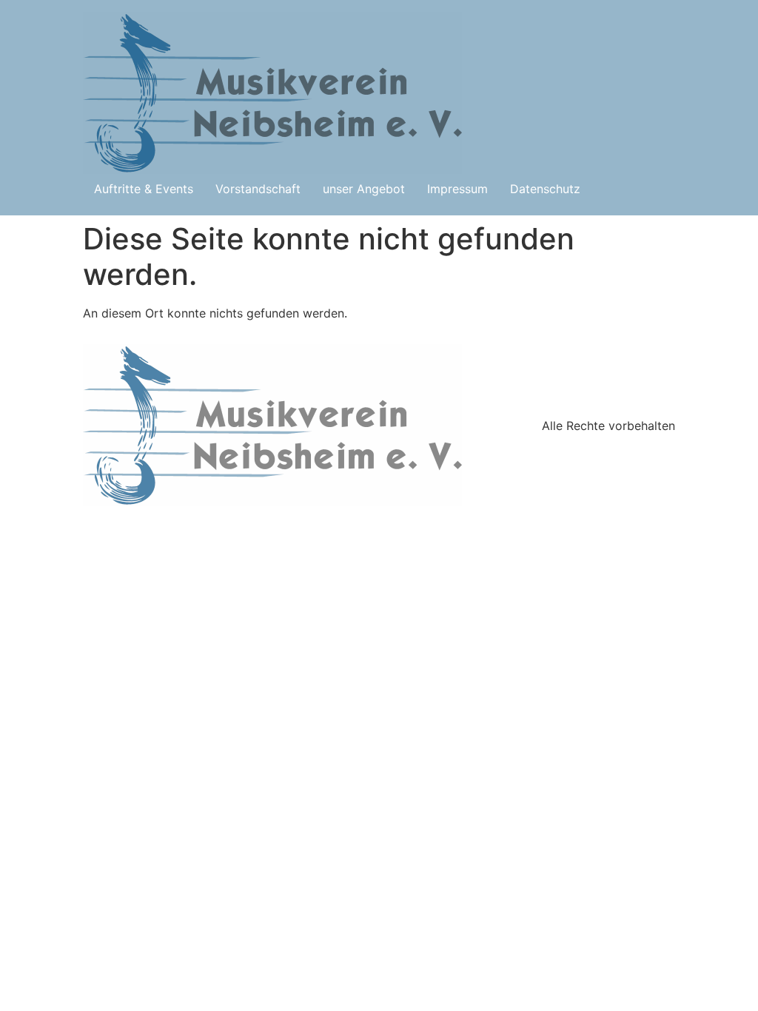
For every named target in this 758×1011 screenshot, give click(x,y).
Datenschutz (545, 188)
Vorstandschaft (258, 188)
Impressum (457, 188)
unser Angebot (364, 188)
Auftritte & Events (143, 188)
